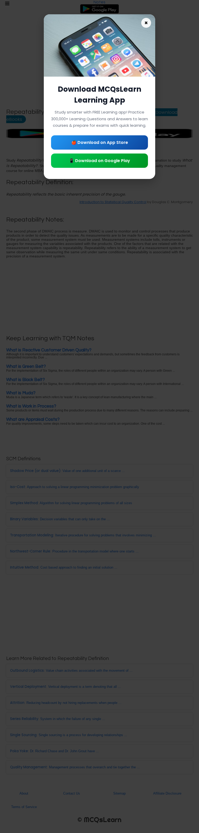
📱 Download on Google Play (99, 161)
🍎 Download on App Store (99, 142)
